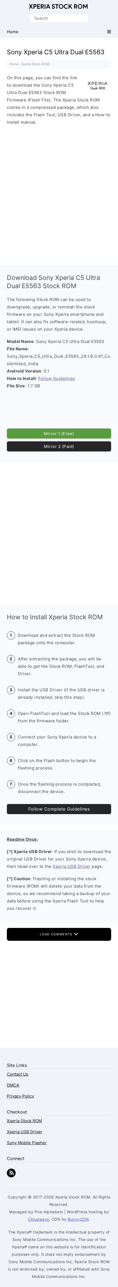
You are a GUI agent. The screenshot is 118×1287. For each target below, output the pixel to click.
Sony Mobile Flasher (27, 1142)
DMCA (13, 1085)
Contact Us (17, 1074)
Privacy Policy (20, 1096)
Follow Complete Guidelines (59, 809)
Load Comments (57, 934)
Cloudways (38, 1219)
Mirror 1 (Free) (59, 433)
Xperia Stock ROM (59, 6)
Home (14, 64)
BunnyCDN (78, 1219)
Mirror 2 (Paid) (59, 446)
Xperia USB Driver (72, 866)
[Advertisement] (59, 194)
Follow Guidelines (56, 378)
